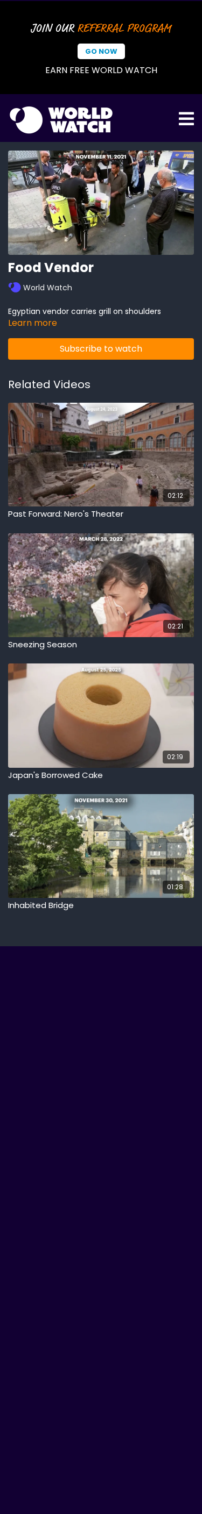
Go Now (101, 51)
